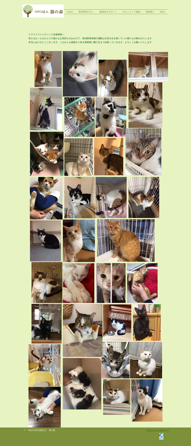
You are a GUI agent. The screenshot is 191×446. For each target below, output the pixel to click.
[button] (86, 12)
